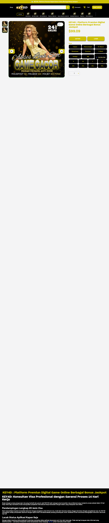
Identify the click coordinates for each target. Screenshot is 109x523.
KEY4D (50, 521)
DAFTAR (77, 38)
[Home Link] (21, 7)
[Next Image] (62, 51)
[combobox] (48, 7)
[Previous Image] (12, 51)
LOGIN (96, 38)
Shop (11, 7)
